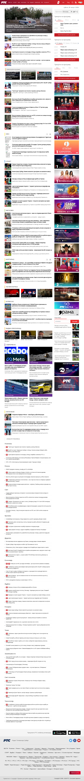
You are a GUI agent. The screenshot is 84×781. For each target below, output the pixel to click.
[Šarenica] (66, 265)
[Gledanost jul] (66, 191)
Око (7, 134)
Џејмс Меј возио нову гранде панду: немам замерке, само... (39, 399)
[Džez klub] (66, 221)
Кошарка (8, 607)
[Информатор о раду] (66, 384)
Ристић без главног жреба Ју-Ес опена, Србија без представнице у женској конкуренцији (26, 641)
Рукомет (36, 752)
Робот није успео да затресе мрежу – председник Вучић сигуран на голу (32, 250)
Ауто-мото (58, 752)
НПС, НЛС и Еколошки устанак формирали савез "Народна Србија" (23, 462)
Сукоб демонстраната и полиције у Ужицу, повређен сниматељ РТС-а (31, 52)
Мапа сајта (75, 773)
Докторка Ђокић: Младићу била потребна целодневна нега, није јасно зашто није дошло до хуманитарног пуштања (31, 99)
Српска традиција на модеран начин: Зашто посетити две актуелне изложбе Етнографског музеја (32, 278)
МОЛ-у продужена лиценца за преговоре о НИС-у (19, 580)
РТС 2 (14, 760)
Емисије (37, 2)
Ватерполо (43, 752)
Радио (32, 2)
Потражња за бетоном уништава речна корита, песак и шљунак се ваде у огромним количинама (31, 228)
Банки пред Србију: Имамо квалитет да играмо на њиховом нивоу (31, 171)
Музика (31, 756)
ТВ (28, 2)
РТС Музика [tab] (73, 43)
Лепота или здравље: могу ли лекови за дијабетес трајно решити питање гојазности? (12, 334)
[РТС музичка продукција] (66, 369)
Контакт (26, 769)
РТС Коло (64, 760)
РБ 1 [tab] (57, 68)
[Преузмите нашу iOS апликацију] (74, 733)
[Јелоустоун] (66, 250)
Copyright (13, 778)
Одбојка (30, 752)
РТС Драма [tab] (59, 43)
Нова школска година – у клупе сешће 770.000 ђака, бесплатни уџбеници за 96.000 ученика (27, 555)
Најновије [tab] (57, 317)
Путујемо (45, 756)
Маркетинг (33, 769)
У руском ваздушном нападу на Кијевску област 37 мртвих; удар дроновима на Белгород (30, 107)
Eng (68, 2)
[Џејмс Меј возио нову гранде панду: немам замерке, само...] (40, 388)
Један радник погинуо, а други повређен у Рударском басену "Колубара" (27, 529)
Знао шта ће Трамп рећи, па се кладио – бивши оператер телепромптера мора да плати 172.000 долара (28, 243)
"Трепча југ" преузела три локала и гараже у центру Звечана (29, 91)
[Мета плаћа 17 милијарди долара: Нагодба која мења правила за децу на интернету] (16, 355)
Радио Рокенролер (69, 765)
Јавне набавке (41, 769)
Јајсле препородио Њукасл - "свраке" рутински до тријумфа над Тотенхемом (31, 187)
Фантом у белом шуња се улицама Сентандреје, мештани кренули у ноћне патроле (27, 477)
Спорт (15, 2)
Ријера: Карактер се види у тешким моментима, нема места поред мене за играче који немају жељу (31, 164)
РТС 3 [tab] (73, 20)
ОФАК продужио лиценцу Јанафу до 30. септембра (19, 469)
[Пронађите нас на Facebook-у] (74, 740)
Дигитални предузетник (33, 758)
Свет (6, 490)
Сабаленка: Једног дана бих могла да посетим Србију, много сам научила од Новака (27, 634)
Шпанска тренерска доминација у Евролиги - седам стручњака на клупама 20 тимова (27, 614)
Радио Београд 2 (26, 765)
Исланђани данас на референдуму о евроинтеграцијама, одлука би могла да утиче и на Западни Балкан (28, 506)
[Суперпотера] (66, 103)
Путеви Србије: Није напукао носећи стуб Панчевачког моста (22, 544)
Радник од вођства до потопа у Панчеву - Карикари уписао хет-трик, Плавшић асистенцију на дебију (30, 194)
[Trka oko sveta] (66, 89)
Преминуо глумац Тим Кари (13, 685)
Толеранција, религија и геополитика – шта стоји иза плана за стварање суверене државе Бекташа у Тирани (28, 480)
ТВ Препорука (12, 287)
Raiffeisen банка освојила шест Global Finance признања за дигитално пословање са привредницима (29, 305)
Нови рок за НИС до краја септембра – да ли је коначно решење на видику (29, 563)
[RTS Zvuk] (66, 236)
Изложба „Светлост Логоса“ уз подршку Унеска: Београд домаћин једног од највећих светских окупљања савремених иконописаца (31, 270)
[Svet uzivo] (66, 162)
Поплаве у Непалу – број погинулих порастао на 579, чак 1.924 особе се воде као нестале (27, 511)
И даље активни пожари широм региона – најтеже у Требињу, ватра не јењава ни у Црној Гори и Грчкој (28, 485)
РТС (42, 2)
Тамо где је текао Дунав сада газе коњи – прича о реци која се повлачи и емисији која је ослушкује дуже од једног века (30, 422)
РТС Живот (48, 760)
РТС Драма (40, 760)
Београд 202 (47, 765)
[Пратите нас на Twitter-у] (70, 740)
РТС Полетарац (44, 762)
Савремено (11, 345)
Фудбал (7, 584)
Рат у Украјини (71, 748)
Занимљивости (10, 654)
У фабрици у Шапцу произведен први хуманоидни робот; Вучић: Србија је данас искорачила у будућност (32, 83)
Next (78, 20)
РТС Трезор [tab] (66, 43)
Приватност (6, 778)
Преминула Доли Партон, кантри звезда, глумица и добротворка (25, 692)
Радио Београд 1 (14, 765)
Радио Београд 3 (37, 765)
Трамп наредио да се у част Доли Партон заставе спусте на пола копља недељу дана (28, 688)
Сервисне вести (27, 749)
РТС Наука (32, 760)
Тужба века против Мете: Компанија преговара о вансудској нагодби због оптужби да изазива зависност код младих (28, 721)
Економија (8, 560)
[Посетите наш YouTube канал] (79, 740)
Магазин (23, 2)
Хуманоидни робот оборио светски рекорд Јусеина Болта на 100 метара (16, 399)
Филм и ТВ (69, 756)
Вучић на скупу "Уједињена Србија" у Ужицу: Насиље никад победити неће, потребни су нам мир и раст (26, 450)
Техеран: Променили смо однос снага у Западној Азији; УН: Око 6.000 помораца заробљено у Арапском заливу (31, 124)
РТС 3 (19, 760)
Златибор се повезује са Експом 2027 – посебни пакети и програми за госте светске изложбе (32, 319)
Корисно (10, 301)
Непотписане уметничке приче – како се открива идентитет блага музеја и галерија (31, 214)
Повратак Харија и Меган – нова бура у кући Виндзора (28, 414)
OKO (19, 2)
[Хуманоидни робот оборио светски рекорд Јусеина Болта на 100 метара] (16, 388)
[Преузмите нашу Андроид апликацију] (59, 733)
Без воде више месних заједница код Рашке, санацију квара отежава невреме (26, 541)
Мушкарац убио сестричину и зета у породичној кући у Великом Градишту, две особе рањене (26, 26)
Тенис (7, 630)
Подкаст (45, 749)
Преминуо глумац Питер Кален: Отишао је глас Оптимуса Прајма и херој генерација (25, 681)
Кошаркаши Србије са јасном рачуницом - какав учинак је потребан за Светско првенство (12, 75)
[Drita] (66, 279)
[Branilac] (66, 118)
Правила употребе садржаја (25, 778)
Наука (75, 756)
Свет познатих (10, 677)
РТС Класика (56, 760)
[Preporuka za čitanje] (66, 294)
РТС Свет (25, 760)
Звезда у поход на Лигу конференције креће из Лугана (28, 179)
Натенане (10, 412)
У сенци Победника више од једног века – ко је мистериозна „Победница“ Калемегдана (26, 668)
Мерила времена (60, 748)
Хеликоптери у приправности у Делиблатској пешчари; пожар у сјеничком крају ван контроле (28, 533)
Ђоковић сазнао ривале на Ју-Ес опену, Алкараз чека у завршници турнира (25, 645)
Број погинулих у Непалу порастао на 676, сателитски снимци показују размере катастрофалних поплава (31, 116)
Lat (63, 2)
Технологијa (9, 701)
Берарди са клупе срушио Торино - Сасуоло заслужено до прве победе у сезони (31, 201)
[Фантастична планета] (66, 132)
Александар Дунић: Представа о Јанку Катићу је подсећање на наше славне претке (26, 696)
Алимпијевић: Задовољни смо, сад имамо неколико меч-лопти (22, 622)
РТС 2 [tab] (66, 20)
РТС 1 (9, 760)
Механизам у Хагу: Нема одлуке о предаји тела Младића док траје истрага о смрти (27, 547)
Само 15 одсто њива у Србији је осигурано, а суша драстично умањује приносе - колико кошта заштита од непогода (28, 74)
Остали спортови (67, 752)
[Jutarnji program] (66, 147)
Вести (10, 2)
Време (78, 748)
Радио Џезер (47, 766)
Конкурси (49, 769)
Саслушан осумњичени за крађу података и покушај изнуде (23, 526)
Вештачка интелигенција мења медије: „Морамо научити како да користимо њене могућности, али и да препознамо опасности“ (27, 709)
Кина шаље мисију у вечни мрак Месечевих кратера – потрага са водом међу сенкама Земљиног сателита (39, 368)
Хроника (8, 516)
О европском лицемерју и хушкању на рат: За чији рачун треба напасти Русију (30, 152)
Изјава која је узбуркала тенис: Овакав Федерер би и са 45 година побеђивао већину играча (28, 649)
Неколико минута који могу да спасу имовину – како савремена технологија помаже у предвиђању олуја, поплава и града (30, 221)
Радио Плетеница (57, 765)
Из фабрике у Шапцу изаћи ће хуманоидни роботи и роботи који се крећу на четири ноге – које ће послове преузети (32, 236)
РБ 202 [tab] (76, 68)
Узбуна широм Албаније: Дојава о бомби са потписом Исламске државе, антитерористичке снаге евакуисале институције (26, 473)
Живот (15, 756)
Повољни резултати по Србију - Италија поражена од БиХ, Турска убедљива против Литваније (28, 625)
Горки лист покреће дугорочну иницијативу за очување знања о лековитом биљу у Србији (31, 312)
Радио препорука (13, 328)
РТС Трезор (72, 760)
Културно (10, 259)
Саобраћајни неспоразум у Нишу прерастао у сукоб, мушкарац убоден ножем (26, 519)
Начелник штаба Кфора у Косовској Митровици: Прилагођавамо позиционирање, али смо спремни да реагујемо (28, 458)
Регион (7, 466)
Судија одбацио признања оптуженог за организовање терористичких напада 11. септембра (27, 493)
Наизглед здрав (60, 758)
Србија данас (29, 748)
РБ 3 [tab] (70, 68)
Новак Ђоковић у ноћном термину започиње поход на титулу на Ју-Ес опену (26, 638)
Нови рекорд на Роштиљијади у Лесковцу (17, 664)
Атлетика (50, 752)
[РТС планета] (58, 2)
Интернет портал (58, 769)
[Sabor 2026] (66, 206)
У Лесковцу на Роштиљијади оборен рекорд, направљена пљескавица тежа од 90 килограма (28, 672)
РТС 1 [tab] (59, 20)
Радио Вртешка (37, 766)
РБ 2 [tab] (63, 68)
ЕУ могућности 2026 (55, 749)
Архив (54, 766)
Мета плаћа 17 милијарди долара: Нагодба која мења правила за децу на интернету (15, 367)
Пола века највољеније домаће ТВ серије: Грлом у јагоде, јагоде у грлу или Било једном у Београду (31, 145)
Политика (8, 444)
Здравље (61, 756)
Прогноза (58, 12)
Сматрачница (38, 749)
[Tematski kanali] (66, 309)
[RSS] (75, 2)
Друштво (8, 538)
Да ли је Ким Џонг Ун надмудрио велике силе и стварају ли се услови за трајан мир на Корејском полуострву (30, 430)
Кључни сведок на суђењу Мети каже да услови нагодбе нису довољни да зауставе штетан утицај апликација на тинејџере (27, 714)
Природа (22, 758)
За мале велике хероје (47, 758)
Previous (55, 20)
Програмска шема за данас (66, 35)
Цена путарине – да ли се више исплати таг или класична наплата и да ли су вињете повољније (44, 76)
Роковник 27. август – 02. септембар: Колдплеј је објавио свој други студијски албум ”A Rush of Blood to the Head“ (32, 263)
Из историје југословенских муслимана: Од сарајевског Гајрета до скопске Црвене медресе (31, 137)
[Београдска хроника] (66, 176)
